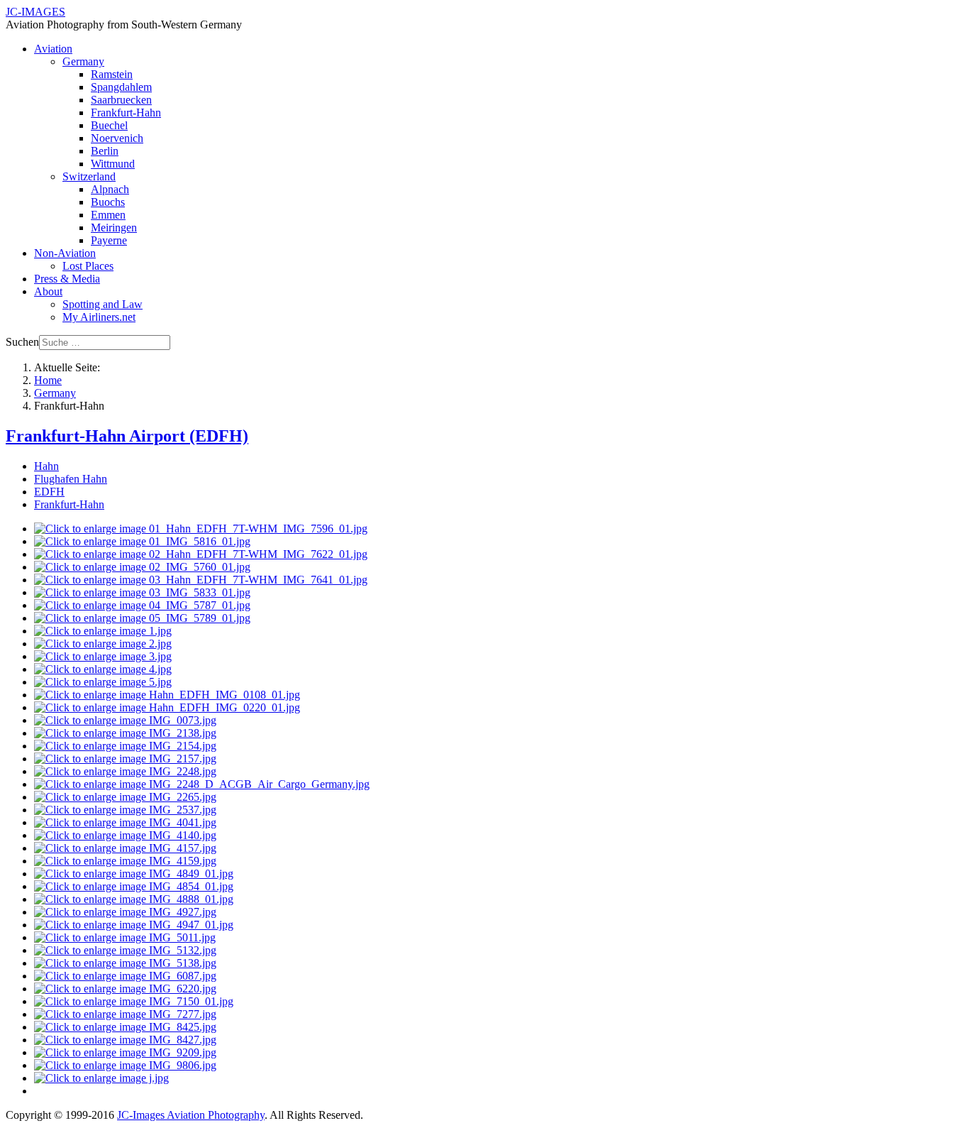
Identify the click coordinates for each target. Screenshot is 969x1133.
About (48, 291)
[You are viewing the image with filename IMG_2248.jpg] (125, 771)
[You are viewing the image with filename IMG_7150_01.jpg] (133, 1001)
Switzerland (89, 176)
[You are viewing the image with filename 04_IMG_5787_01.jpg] (142, 605)
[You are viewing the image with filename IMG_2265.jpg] (125, 797)
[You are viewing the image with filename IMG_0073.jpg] (125, 720)
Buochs (108, 202)
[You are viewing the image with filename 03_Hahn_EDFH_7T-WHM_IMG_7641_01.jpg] (200, 580)
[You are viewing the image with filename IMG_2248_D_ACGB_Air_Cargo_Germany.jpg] (202, 784)
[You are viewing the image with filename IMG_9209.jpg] (125, 1052)
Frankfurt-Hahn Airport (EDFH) (127, 436)
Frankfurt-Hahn (126, 112)
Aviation (53, 49)
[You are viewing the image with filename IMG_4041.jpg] (125, 822)
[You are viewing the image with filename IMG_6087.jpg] (125, 976)
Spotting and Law (102, 304)
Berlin (104, 151)
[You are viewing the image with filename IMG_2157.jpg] (125, 758)
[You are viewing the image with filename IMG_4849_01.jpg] (133, 873)
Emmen (108, 215)
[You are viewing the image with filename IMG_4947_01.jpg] (133, 925)
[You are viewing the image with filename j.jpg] (101, 1078)
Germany (83, 61)
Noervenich (117, 138)
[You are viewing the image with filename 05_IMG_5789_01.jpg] (142, 618)
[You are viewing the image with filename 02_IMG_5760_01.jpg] (142, 567)
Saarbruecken (121, 100)
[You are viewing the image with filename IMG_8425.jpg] (125, 1027)
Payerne (109, 240)
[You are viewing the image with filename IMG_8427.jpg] (125, 1040)
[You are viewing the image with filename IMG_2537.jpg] (125, 810)
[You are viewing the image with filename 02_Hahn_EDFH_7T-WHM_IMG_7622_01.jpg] (200, 554)
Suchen (22, 342)
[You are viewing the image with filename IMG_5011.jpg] (125, 937)
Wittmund (113, 164)
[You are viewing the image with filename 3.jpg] (103, 656)
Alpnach (110, 189)
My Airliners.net (98, 317)
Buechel (109, 125)
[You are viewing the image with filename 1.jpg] (103, 631)
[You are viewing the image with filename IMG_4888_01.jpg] (133, 899)
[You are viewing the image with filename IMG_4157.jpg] (125, 848)
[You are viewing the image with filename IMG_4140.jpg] (125, 835)
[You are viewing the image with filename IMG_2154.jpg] (125, 746)
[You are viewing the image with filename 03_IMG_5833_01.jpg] (142, 592)
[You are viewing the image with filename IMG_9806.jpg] (125, 1065)
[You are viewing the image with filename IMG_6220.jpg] (125, 989)
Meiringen (114, 227)
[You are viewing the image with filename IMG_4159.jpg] (125, 861)
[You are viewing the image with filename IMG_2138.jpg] (125, 733)
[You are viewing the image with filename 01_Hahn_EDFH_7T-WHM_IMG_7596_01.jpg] (200, 528)
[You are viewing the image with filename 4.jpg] (103, 669)
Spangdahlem (121, 87)
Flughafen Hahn (70, 479)
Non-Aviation (65, 253)
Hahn (46, 466)
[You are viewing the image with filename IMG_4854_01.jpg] (133, 886)
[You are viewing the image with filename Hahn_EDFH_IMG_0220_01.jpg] (167, 707)
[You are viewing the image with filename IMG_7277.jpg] (125, 1014)
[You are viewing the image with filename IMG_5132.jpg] (125, 950)
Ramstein (112, 74)
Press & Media (67, 279)
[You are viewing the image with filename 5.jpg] (103, 682)
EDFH (49, 492)
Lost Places (87, 266)
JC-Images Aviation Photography (191, 1115)
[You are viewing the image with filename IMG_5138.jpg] (125, 963)
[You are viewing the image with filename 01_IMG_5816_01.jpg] (142, 541)
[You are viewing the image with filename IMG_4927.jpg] (125, 912)
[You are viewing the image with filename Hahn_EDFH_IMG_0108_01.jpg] (167, 695)
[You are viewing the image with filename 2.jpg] (103, 643)
